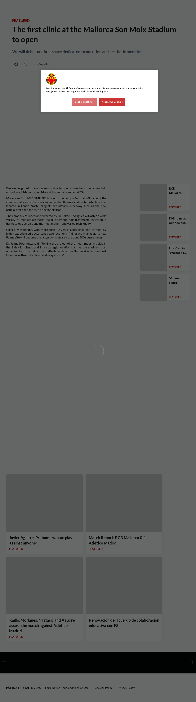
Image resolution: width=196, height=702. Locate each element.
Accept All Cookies (112, 102)
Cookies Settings (84, 102)
